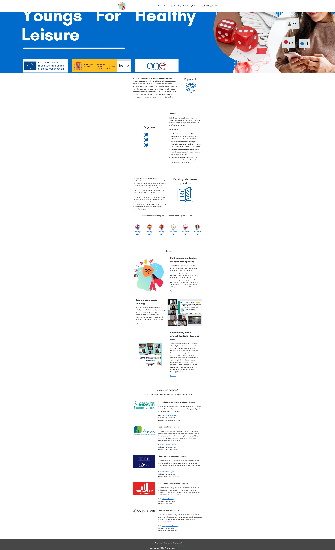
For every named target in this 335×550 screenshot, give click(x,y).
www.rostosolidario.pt (169, 445)
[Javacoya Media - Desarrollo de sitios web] (163, 548)
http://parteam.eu (168, 499)
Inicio (160, 6)
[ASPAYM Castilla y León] (181, 548)
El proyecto (168, 6)
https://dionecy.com (168, 472)
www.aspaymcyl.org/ (169, 415)
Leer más (173, 291)
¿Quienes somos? (198, 6)
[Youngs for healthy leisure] (122, 6)
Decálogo (178, 6)
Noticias (186, 6)
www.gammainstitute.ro (170, 526)
